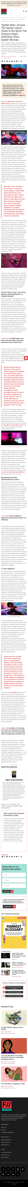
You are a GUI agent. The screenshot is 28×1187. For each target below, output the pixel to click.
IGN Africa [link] (16, 269)
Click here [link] (18, 5)
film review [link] (13, 804)
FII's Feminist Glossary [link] (10, 914)
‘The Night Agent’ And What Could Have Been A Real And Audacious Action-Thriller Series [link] (12, 340)
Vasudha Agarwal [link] (17, 976)
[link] (26, 358)
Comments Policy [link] (6, 1152)
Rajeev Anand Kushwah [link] (9, 56)
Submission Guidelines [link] (7, 1132)
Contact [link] (3, 1130)
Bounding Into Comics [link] (16, 446)
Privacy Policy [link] (5, 1157)
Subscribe (6, 891)
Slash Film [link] (17, 77)
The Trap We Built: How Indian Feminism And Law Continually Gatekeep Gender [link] (12, 1057)
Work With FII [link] (5, 1145)
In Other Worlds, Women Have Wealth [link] (12, 1028)
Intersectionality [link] (5, 17)
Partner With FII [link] (5, 1142)
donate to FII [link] (20, 93)
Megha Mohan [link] (7, 1031)
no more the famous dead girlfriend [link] (13, 472)
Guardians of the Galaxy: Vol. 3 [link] (13, 425)
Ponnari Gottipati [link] (8, 1086)
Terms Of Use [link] (5, 1155)
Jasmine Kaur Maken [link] (9, 1061)
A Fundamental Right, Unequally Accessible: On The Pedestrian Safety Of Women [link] (19, 972)
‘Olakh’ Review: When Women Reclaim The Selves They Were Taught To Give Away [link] (19, 955)
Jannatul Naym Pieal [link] (18, 967)
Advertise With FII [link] (6, 1140)
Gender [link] (12, 17)
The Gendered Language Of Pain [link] (13, 1084)
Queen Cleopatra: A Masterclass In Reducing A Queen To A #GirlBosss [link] (13, 518)
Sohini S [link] (15, 959)
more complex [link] (12, 692)
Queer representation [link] (12, 806)
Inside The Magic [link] (16, 616)
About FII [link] (3, 1127)
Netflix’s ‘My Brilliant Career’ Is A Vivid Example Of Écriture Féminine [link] (19, 964)
